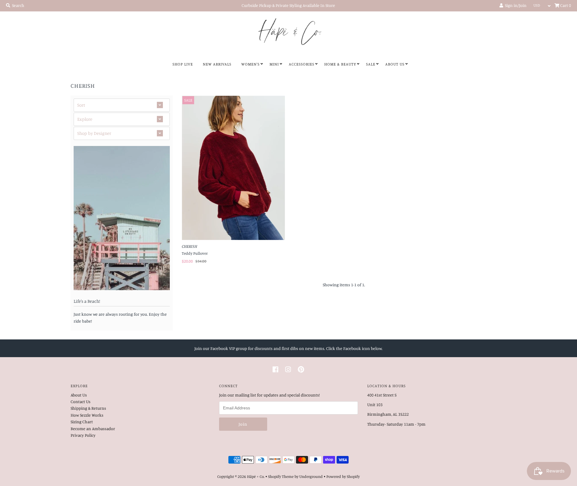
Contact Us (80, 401)
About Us (395, 64)
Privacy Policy (83, 435)
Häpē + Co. (255, 476)
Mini (274, 64)
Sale (370, 64)
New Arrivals (217, 64)
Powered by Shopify (343, 476)
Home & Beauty (340, 64)
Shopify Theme (281, 476)
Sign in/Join (515, 5)
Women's (250, 64)
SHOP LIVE (182, 64)
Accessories (301, 64)
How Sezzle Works (87, 415)
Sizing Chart (82, 421)
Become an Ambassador (93, 428)
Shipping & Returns (88, 408)
